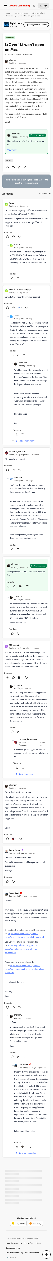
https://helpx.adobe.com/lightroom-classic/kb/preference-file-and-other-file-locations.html (21, 949)
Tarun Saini (14, 893)
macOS (8, 160)
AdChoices (12, 1257)
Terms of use (28, 1243)
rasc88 (16, 315)
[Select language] (34, 5)
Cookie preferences (13, 1248)
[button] (5, 6)
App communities (21, 13)
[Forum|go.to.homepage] (19, 6)
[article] (26, 220)
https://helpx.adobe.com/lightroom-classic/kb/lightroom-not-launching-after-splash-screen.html (24, 969)
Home (8, 13)
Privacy (38, 1243)
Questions (9, 16)
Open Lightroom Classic (36, 24)
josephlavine (14, 850)
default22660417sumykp (20, 289)
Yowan (12, 203)
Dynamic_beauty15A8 (18, 451)
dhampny (13, 60)
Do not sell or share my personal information (22, 1253)
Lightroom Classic (38, 13)
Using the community (14, 1243)
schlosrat (18, 477)
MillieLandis (14, 645)
